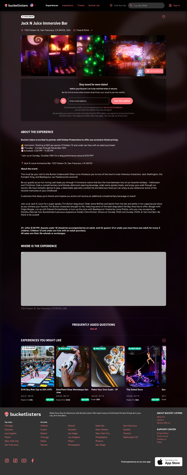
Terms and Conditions (112, 107)
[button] (92, 217)
